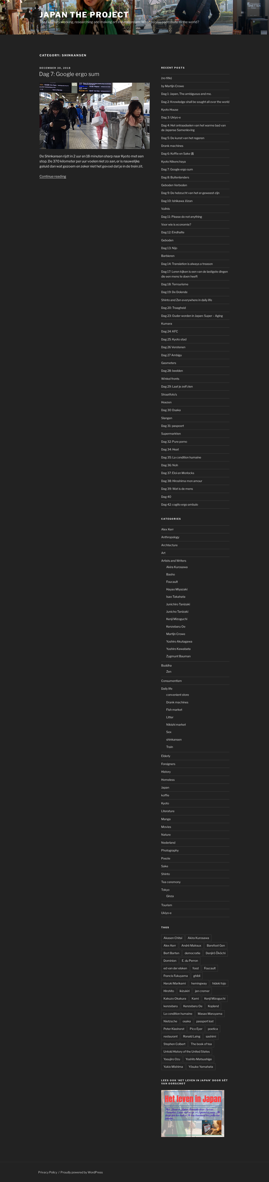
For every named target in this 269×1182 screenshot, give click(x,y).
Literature (167, 811)
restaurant (171, 1036)
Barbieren (167, 256)
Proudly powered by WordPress (82, 1172)
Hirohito (169, 991)
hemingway (199, 983)
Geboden (167, 240)
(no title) (166, 78)
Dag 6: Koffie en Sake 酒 (177, 153)
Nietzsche (170, 1021)
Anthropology (170, 537)
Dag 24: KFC (169, 331)
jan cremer (202, 991)
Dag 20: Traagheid (173, 307)
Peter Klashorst (174, 1029)
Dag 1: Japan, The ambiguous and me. (186, 94)
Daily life (166, 688)
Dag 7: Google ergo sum (69, 74)
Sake (164, 866)
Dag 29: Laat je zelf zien (177, 386)
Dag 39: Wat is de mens (177, 488)
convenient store (177, 694)
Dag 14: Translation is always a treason (187, 264)
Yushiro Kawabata (178, 649)
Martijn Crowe (175, 634)
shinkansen (174, 739)
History (166, 771)
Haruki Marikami (175, 983)
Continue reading (53, 176)
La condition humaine (178, 1013)
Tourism (166, 905)
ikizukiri (184, 991)
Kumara (166, 323)
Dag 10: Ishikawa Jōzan (177, 201)
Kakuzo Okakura (175, 998)
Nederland (168, 842)
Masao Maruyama (210, 1013)
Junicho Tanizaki (177, 611)
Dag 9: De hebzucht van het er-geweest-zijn (190, 193)
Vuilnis (165, 208)
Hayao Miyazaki (176, 589)
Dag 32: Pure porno (174, 441)
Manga (166, 819)
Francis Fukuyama (176, 975)
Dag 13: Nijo (169, 248)
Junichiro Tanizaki (178, 604)
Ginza (170, 896)
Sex (168, 732)
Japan (165, 787)
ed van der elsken (175, 968)
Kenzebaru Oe (175, 626)
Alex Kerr (167, 529)
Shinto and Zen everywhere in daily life (186, 300)
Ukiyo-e (166, 913)
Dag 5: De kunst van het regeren (182, 138)
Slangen (166, 418)
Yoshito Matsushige (199, 1059)
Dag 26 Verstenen (173, 347)
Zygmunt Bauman (178, 656)
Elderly (165, 756)
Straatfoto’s (169, 394)
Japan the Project (84, 14)
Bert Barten (171, 953)
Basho (170, 574)
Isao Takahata (175, 596)
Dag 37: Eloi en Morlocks (177, 473)
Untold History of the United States (187, 1051)
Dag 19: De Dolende (174, 292)
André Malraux (191, 945)
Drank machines (172, 145)
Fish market (174, 709)
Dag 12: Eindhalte (172, 232)
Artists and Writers (173, 560)
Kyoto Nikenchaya (173, 161)
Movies (166, 827)
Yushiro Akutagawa (179, 641)
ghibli (196, 975)
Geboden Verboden (174, 185)
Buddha (166, 665)
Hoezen (166, 402)
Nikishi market (176, 724)
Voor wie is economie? (176, 224)
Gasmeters (168, 363)
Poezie (165, 858)
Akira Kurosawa (177, 567)
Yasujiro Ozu (172, 1059)
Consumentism (171, 681)
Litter (169, 717)
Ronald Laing (191, 1036)
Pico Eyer (196, 1029)
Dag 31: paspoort (172, 426)
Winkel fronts (170, 378)
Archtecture (169, 545)
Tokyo (165, 889)
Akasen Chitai (173, 938)
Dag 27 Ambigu (171, 355)
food (196, 968)
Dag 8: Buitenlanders (175, 177)
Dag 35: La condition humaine (181, 457)
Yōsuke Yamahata (201, 1066)
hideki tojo (219, 983)
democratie (192, 953)
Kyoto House (169, 109)
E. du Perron (190, 960)
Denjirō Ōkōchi (215, 953)
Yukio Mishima (173, 1066)
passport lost (205, 1021)
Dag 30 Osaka (171, 410)
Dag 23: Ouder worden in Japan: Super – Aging (192, 315)
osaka (187, 1021)
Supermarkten (171, 433)
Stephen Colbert (174, 1044)
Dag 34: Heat (170, 449)
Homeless (168, 779)
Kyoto (165, 803)
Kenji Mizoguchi (176, 619)
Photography (170, 850)
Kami (195, 998)
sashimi (211, 1036)
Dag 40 (166, 496)
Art (163, 553)
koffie (165, 795)
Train (169, 747)
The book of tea (201, 1044)
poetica (213, 1029)
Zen (168, 671)
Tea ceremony (171, 882)
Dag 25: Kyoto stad (173, 339)
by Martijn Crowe (172, 86)
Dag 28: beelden (172, 370)
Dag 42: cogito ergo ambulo (179, 504)
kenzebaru (171, 1006)
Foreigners (168, 764)
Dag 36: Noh (169, 465)
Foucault (172, 581)
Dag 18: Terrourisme (174, 284)
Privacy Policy (47, 1172)
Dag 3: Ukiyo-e (171, 117)
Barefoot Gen (216, 945)
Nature (166, 834)
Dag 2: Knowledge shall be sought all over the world (195, 102)
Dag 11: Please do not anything (181, 216)
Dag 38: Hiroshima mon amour (181, 481)
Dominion (170, 960)
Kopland (213, 1006)
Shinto (165, 874)
